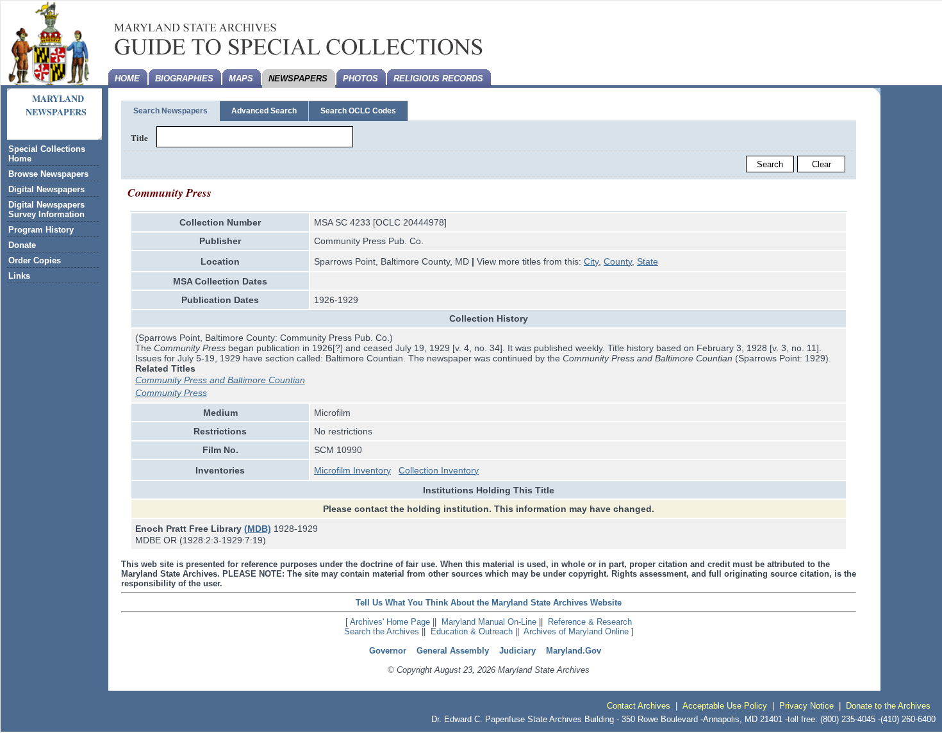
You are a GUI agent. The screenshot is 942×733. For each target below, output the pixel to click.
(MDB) (257, 528)
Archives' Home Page (390, 622)
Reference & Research (590, 622)
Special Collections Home (46, 153)
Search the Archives (381, 631)
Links (19, 276)
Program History (41, 230)
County (618, 261)
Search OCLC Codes (358, 111)
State (647, 261)
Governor (387, 650)
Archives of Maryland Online (576, 631)
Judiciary (517, 650)
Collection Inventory (439, 470)
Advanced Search (264, 111)
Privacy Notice (806, 706)
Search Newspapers (170, 111)
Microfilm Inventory (352, 470)
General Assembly (453, 650)
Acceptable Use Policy (724, 706)
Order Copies (34, 260)
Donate (22, 245)
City (591, 261)
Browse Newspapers (48, 174)
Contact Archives (638, 706)
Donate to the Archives (888, 706)
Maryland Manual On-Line (489, 622)
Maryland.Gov (573, 650)
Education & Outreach (472, 631)
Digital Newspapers (46, 189)
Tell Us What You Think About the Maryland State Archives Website (489, 602)
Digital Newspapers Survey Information (46, 209)
